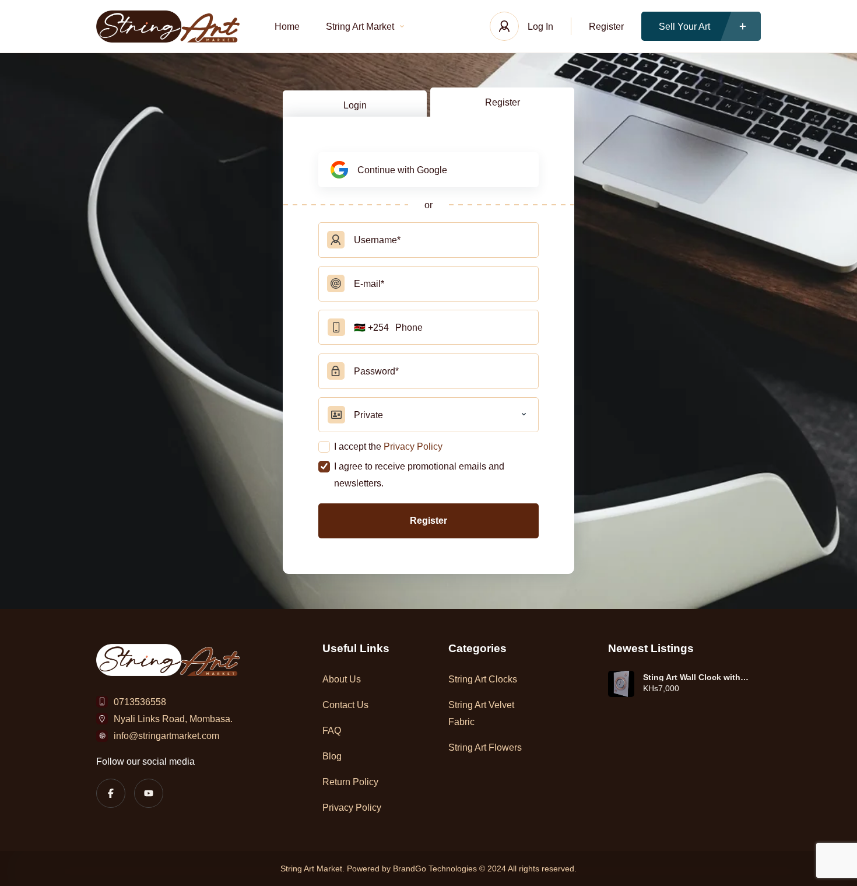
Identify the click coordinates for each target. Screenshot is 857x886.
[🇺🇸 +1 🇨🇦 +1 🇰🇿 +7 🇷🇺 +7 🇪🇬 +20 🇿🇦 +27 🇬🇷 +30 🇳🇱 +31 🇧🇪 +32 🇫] (428, 327)
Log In (540, 26)
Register (606, 26)
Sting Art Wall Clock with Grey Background (691, 677)
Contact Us (345, 705)
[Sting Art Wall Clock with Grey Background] (621, 684)
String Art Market (360, 26)
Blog (332, 756)
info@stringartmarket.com (166, 736)
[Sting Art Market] (168, 26)
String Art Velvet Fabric (481, 713)
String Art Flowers (485, 747)
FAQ (331, 731)
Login (355, 105)
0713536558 (140, 702)
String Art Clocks (482, 679)
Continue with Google (402, 170)
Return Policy (350, 782)
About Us (341, 679)
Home (287, 26)
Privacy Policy (413, 446)
